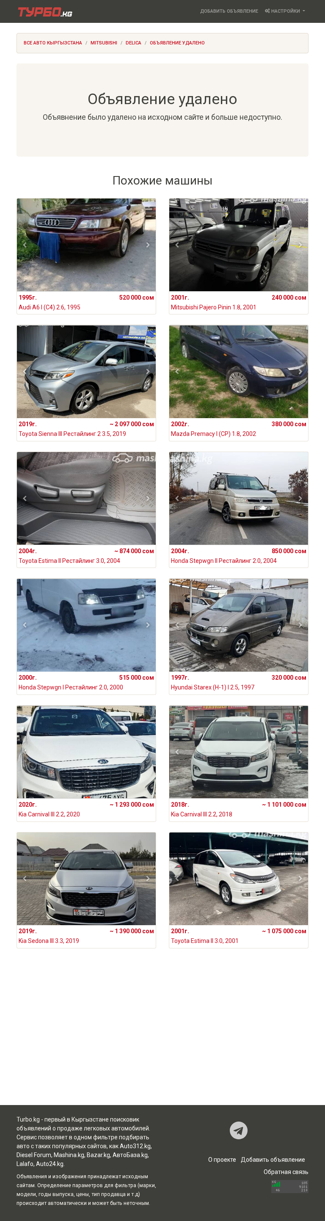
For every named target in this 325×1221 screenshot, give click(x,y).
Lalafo (25, 1163)
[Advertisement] (162, 1038)
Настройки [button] (285, 11)
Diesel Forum (34, 1155)
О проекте (222, 1159)
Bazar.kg (98, 1155)
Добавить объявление (229, 11)
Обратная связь (286, 1172)
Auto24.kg (49, 1163)
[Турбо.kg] (44, 11)
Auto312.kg (135, 1146)
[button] (24, 245)
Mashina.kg (69, 1155)
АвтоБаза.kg (130, 1155)
